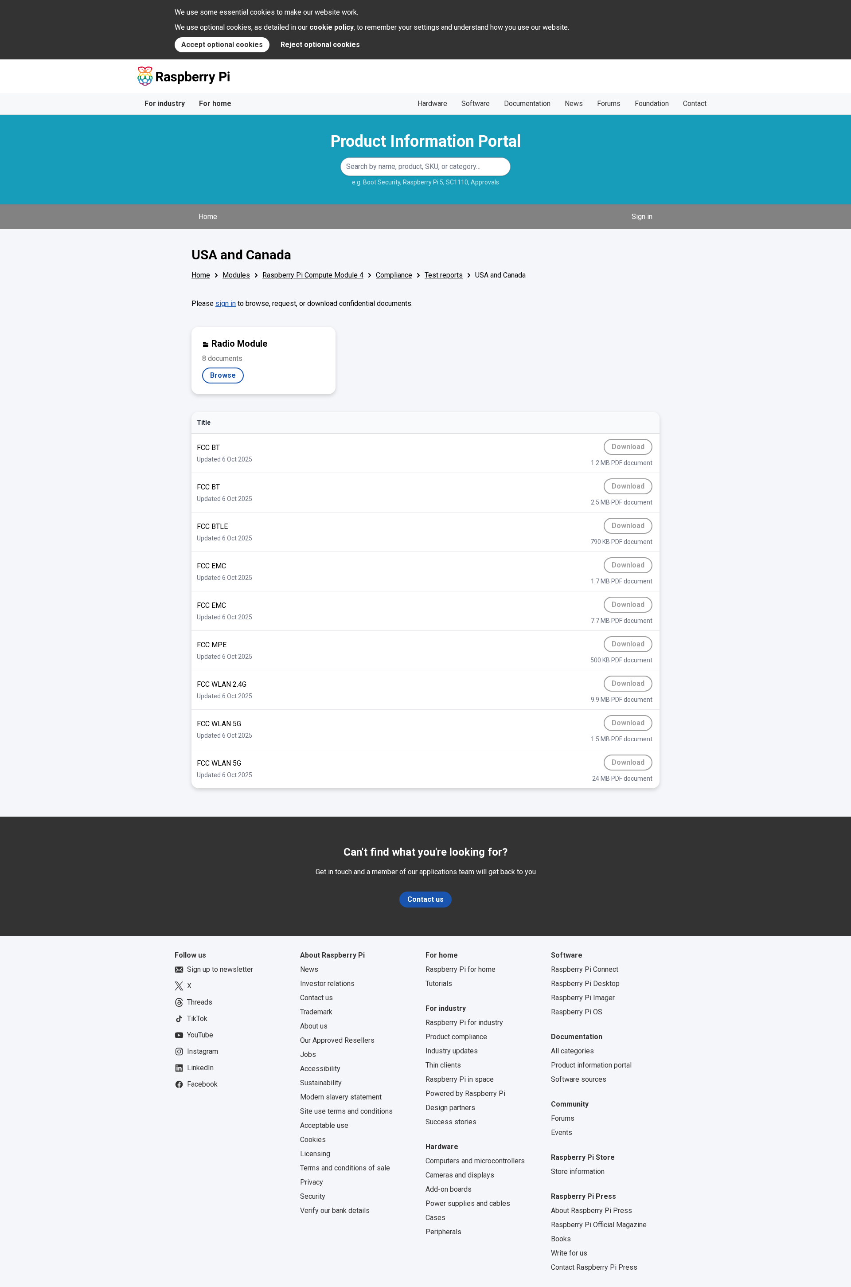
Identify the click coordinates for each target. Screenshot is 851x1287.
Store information (578, 1171)
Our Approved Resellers (337, 1040)
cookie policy (331, 27)
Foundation (652, 103)
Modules (236, 275)
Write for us (569, 1253)
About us (314, 1026)
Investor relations (327, 983)
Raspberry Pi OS (576, 1012)
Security (312, 1196)
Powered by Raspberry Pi (465, 1093)
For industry (164, 103)
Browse (227, 377)
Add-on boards (449, 1189)
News (574, 103)
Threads (199, 1002)
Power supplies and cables (468, 1203)
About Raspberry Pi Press (591, 1210)
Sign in (642, 216)
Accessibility (320, 1068)
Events (561, 1132)
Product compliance (456, 1037)
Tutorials (439, 983)
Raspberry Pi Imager (583, 998)
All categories (572, 1051)
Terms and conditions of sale (345, 1168)
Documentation (527, 103)
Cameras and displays (460, 1175)
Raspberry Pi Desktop (585, 983)
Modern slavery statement (341, 1097)
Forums (609, 103)
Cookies (313, 1139)
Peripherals (443, 1232)
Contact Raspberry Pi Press (594, 1267)
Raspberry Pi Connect (584, 969)
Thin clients (443, 1065)
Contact (695, 103)
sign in (225, 303)
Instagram (202, 1051)
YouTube (200, 1035)
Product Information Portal (426, 141)
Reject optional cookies (320, 44)
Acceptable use (324, 1125)
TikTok (197, 1018)
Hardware (432, 103)
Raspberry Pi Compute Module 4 (312, 275)
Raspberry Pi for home (461, 969)
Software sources (578, 1079)
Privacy (311, 1182)
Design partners (450, 1107)
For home (215, 103)
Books (561, 1239)
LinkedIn (200, 1068)
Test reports (444, 275)
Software (475, 103)
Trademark (316, 1012)
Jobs (308, 1054)
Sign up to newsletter (220, 969)
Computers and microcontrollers (475, 1161)
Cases (435, 1217)
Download (632, 448)
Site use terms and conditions (346, 1111)
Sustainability (321, 1083)
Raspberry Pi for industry (464, 1022)
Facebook (202, 1084)
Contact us (425, 899)
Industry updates (452, 1051)
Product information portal (591, 1065)
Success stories (451, 1122)
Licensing (315, 1154)
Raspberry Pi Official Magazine (599, 1224)
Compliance (394, 275)
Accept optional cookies (222, 44)
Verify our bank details (335, 1210)
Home (208, 216)
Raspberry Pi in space (460, 1079)
